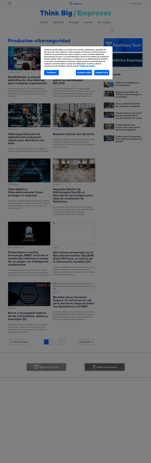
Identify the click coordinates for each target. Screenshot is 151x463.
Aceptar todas (102, 72)
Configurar (51, 72)
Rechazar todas (84, 72)
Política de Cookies (87, 66)
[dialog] (77, 62)
